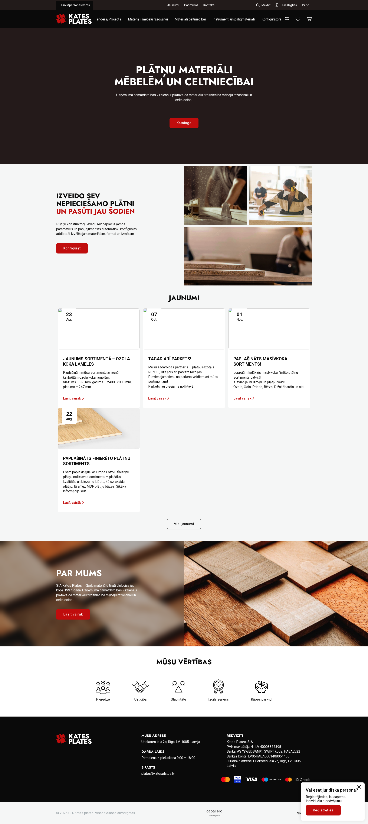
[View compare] (287, 19)
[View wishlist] (298, 20)
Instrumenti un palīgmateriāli (234, 19)
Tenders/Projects (108, 19)
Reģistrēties (323, 810)
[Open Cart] (309, 19)
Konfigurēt (72, 248)
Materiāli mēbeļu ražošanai (148, 19)
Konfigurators (272, 19)
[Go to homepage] (74, 19)
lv (303, 5)
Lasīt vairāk (72, 398)
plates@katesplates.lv (158, 774)
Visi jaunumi (184, 524)
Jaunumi (173, 5)
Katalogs (184, 123)
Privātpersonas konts (75, 5)
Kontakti (208, 5)
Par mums (191, 5)
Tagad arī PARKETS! (169, 358)
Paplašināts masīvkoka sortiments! (260, 361)
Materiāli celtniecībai (190, 19)
